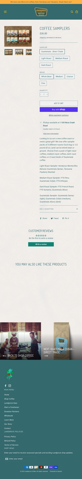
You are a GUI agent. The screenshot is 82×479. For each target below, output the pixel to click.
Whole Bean (46, 76)
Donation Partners (11, 411)
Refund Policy (10, 441)
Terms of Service (11, 445)
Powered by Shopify (56, 471)
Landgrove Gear (10, 403)
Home (6, 395)
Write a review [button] (41, 244)
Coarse (70, 76)
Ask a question (46, 209)
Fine (43, 83)
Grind (42, 72)
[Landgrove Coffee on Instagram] (9, 385)
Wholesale (8, 416)
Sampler (43, 47)
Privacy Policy (10, 436)
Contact (7, 428)
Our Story (8, 424)
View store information (51, 134)
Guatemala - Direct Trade (52, 51)
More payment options (59, 115)
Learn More (9, 420)
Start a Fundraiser (11, 407)
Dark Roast (46, 65)
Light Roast (46, 58)
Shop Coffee (9, 399)
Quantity (44, 90)
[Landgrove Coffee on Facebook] (5, 385)
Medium (59, 76)
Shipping (43, 37)
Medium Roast (61, 58)
